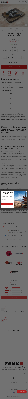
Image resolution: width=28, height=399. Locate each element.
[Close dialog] (26, 192)
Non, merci (7, 206)
